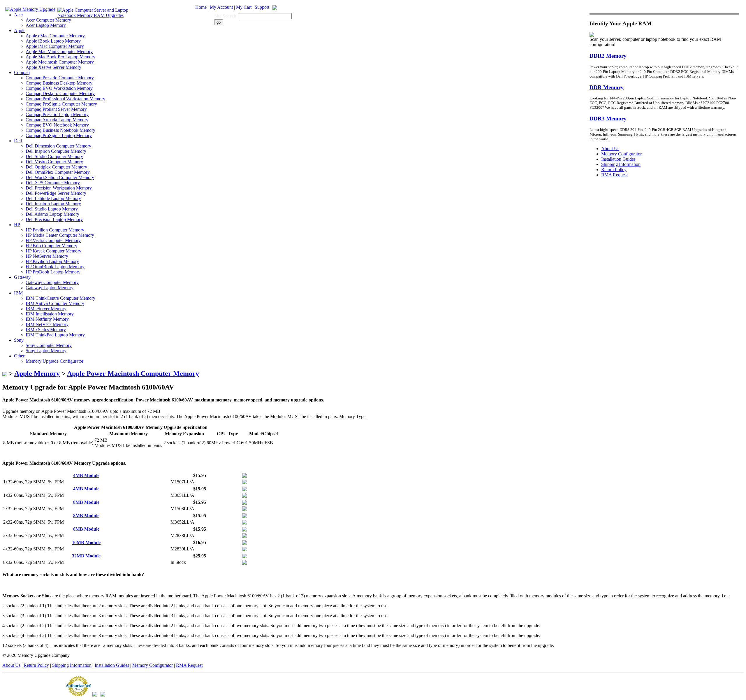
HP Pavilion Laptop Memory (52, 261)
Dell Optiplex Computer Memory (56, 166)
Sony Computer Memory (49, 345)
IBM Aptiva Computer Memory (55, 303)
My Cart (243, 7)
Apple (19, 30)
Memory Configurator (152, 665)
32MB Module (86, 555)
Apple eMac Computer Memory (55, 35)
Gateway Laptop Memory (49, 287)
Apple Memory (37, 373)
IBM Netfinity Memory (47, 319)
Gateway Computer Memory (52, 282)
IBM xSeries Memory (46, 329)
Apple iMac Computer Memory (55, 46)
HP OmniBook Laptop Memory (55, 266)
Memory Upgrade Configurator (54, 361)
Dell (18, 140)
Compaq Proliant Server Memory (56, 109)
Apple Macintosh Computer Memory (60, 61)
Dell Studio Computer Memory (54, 156)
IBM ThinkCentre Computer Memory (60, 298)
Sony (19, 340)
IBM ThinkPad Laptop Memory (55, 334)
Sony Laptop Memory (46, 350)
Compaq (22, 72)
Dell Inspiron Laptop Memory (53, 203)
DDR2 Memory (608, 56)
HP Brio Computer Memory (51, 245)
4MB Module (86, 475)
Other (19, 355)
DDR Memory (607, 87)
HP (17, 224)
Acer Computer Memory (48, 19)
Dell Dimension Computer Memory (58, 145)
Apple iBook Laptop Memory (53, 40)
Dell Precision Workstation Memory (59, 187)
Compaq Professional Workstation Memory (65, 98)
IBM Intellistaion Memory (50, 313)
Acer (18, 14)
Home (201, 7)
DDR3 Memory (608, 118)
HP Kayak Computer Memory (53, 250)
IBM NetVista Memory (47, 324)
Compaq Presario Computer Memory (60, 77)
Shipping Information (72, 665)
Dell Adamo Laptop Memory (52, 214)
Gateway (22, 277)
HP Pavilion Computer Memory (55, 229)
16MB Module (86, 542)
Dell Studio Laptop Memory (52, 208)
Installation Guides (112, 665)
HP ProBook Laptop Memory (53, 271)
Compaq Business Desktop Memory (59, 82)
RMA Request (189, 665)
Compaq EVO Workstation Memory (59, 88)
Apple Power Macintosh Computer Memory (133, 373)
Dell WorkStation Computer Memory (60, 177)
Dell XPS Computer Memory (53, 182)
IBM (18, 292)
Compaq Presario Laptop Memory (57, 114)
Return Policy (36, 665)
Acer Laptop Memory (46, 25)
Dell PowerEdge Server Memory (56, 193)
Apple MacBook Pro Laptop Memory (60, 56)
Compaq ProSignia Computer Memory (61, 103)
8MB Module (86, 502)
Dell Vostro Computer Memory (54, 161)
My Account (221, 7)
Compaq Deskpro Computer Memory (60, 93)
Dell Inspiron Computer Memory (56, 151)
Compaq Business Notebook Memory (60, 130)
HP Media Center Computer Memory (60, 235)
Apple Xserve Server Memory (53, 67)
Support (262, 7)
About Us (11, 665)
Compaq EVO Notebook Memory (57, 124)
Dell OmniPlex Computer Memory (58, 172)
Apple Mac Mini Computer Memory (59, 51)
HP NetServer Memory (47, 256)
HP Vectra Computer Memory (53, 240)
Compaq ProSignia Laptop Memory (59, 135)
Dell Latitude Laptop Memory (53, 198)
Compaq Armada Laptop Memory (57, 119)
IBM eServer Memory (46, 308)
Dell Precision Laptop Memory (54, 219)
